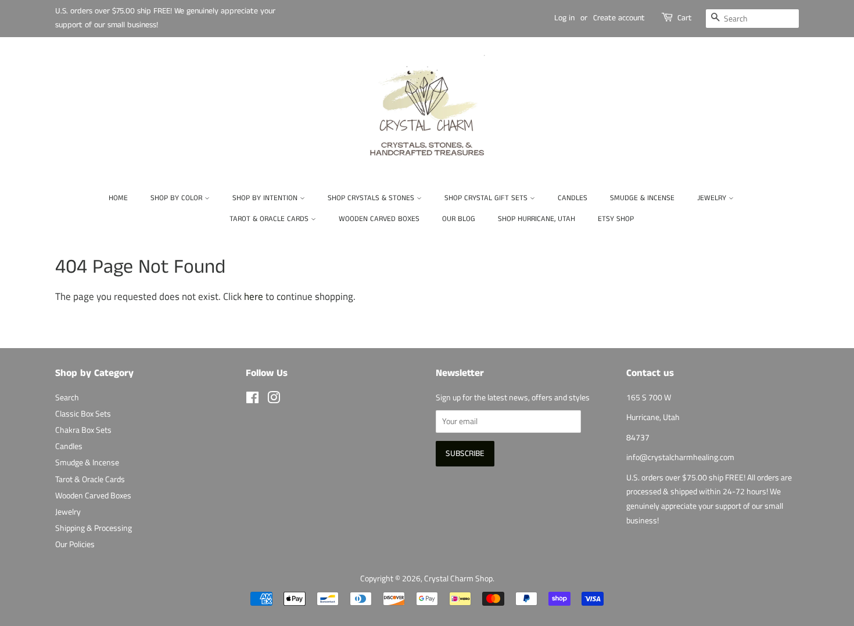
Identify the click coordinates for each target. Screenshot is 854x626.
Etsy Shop (616, 219)
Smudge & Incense (642, 198)
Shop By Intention (266, 198)
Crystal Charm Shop (458, 578)
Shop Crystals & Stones (372, 198)
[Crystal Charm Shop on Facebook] (252, 399)
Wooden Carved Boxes (379, 219)
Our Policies (75, 544)
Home (118, 198)
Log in (564, 18)
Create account (619, 18)
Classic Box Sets (83, 413)
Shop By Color (177, 198)
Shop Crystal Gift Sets (487, 198)
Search (67, 397)
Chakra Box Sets (83, 430)
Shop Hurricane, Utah (536, 219)
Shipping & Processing (93, 528)
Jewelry (713, 198)
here (253, 296)
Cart (684, 18)
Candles (572, 198)
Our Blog (458, 219)
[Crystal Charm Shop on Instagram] (273, 399)
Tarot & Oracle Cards (270, 219)
